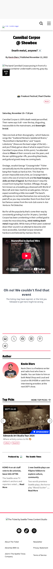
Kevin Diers (13, 57)
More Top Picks (39, 399)
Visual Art (15, 443)
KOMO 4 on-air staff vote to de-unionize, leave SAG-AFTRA (11, 471)
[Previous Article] (3, 420)
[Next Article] (49, 420)
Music (47, 101)
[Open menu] (49, 23)
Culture (7, 443)
